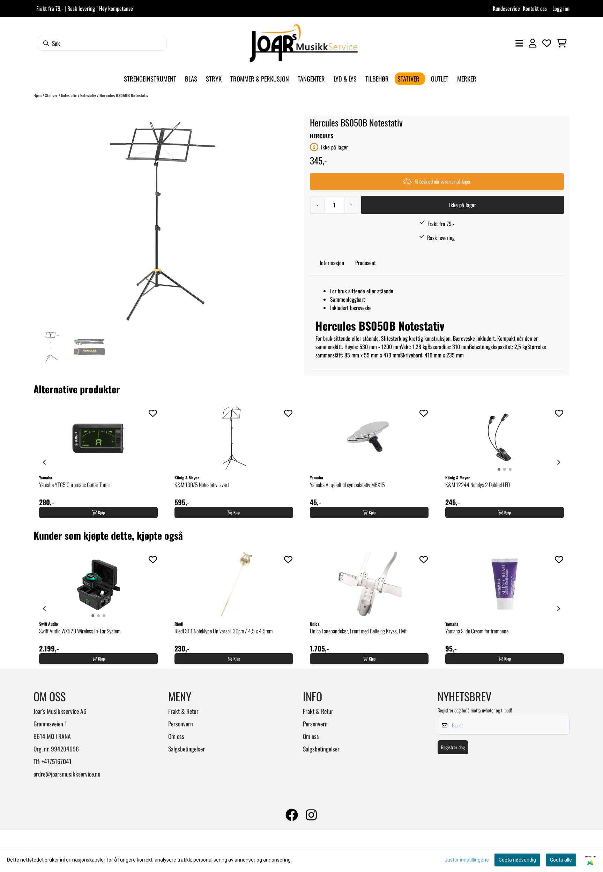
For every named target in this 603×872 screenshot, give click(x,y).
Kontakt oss (535, 8)
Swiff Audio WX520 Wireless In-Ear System (79, 631)
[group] (98, 462)
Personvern (180, 723)
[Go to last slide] (44, 462)
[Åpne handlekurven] (562, 43)
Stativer (52, 95)
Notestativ (69, 95)
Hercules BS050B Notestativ (123, 95)
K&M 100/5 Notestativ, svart (201, 484)
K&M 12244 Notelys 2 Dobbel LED (477, 484)
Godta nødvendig (517, 860)
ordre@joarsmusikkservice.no (67, 773)
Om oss (176, 736)
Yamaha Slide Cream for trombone (476, 631)
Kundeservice (506, 8)
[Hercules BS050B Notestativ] (162, 221)
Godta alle (561, 860)
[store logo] (303, 43)
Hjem (38, 95)
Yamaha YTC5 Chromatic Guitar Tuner (74, 484)
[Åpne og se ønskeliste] (546, 43)
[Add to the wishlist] (153, 413)
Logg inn (561, 8)
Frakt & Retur (183, 711)
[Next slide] (558, 462)
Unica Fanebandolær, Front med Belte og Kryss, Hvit (358, 631)
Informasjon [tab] (332, 262)
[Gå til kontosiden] (532, 43)
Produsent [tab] (365, 262)
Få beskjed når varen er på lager (443, 181)
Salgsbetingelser (186, 748)
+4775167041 (57, 761)
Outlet (439, 78)
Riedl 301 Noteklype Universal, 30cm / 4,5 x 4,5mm (223, 631)
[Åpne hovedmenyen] (519, 43)
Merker (466, 78)
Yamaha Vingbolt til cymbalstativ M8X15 (347, 484)
